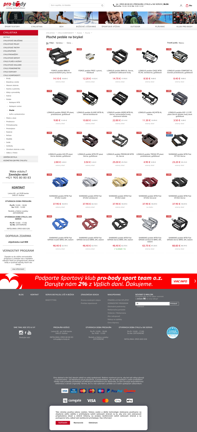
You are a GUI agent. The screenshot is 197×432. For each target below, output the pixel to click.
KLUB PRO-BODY (185, 27)
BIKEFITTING (50, 300)
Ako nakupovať (114, 316)
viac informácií (18, 269)
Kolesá (8, 96)
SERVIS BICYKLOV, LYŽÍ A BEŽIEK (59, 295)
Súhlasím (62, 423)
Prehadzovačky (11, 125)
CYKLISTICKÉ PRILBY (11, 44)
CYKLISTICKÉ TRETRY (11, 48)
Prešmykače (10, 128)
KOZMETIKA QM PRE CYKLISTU (15, 160)
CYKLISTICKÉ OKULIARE (12, 65)
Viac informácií (106, 418)
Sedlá (8, 142)
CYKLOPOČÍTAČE (9, 51)
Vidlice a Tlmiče (11, 153)
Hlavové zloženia (12, 85)
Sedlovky (9, 146)
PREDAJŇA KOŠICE (61, 327)
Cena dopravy (113, 323)
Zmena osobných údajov (91, 300)
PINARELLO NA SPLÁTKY (118, 300)
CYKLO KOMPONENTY (11, 75)
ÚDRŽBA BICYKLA (10, 157)
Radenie (9, 132)
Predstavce (10, 121)
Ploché (11, 110)
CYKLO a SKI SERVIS (153, 4)
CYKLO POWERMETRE (11, 68)
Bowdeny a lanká (12, 82)
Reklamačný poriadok (116, 310)
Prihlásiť (173, 303)
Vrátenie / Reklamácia (117, 313)
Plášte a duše (11, 118)
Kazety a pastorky (13, 89)
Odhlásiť (140, 306)
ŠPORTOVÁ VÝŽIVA (111, 27)
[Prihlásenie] (181, 5)
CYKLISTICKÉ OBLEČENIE (13, 41)
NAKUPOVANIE (114, 295)
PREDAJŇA (138, 4)
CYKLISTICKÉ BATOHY (11, 58)
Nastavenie (78, 423)
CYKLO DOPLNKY (10, 72)
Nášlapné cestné (15, 106)
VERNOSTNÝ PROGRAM (118, 303)
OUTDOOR (135, 27)
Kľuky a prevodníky (13, 92)
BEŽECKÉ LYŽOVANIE (86, 27)
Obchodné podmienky (116, 306)
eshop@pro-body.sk (61, 339)
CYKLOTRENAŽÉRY (10, 54)
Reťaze (9, 135)
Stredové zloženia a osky (15, 149)
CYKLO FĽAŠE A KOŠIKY (12, 61)
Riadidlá (9, 139)
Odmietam (93, 423)
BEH (62, 27)
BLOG (21, 295)
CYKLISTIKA (36, 27)
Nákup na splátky (115, 319)
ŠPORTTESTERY (12, 27)
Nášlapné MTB (14, 102)
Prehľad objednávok (89, 303)
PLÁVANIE (160, 27)
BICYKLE (6, 37)
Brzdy (8, 78)
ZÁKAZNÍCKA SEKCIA (90, 295)
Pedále (8, 99)
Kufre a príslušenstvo (17, 114)
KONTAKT (34, 295)
